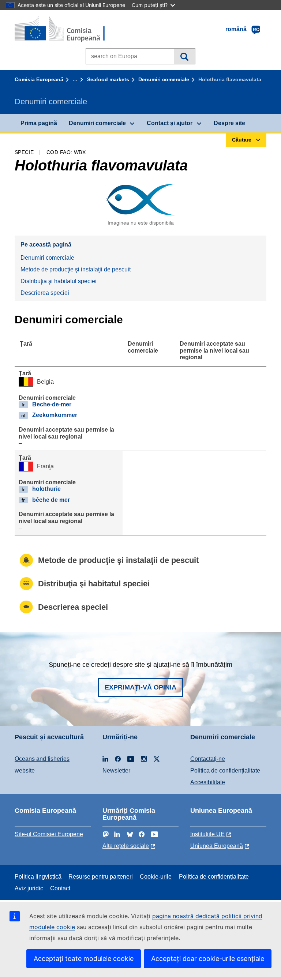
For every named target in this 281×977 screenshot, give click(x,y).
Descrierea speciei (44, 293)
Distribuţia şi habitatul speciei (58, 281)
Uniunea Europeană (216, 846)
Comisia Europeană (39, 79)
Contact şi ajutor (169, 123)
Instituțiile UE (207, 834)
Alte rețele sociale (125, 846)
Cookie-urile (156, 876)
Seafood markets (108, 79)
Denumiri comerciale (163, 79)
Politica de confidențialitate (225, 770)
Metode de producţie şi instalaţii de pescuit (75, 269)
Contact (60, 888)
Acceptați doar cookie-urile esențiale (207, 958)
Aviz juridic (29, 888)
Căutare (184, 56)
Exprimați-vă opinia (140, 687)
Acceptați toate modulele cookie (84, 958)
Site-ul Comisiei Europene (49, 834)
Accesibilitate (207, 782)
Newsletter (116, 770)
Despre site (229, 123)
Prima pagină (38, 123)
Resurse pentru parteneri (100, 876)
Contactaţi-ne (207, 759)
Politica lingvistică (38, 876)
